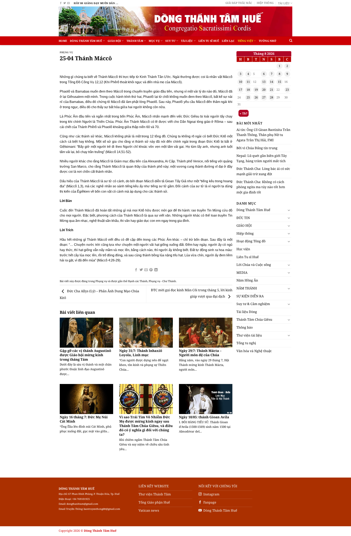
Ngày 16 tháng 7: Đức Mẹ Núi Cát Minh (84, 419)
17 (240, 90)
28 (271, 97)
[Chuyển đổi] (288, 210)
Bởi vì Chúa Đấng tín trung (256, 148)
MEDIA (241, 272)
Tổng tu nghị (246, 343)
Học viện (243, 249)
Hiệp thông (265, 3)
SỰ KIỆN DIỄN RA (250, 296)
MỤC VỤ (154, 41)
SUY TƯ (170, 41)
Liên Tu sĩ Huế (208, 41)
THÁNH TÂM (135, 41)
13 (263, 82)
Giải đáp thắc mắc (238, 3)
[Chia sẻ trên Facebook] (136, 270)
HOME (63, 41)
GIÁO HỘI (114, 41)
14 (271, 82)
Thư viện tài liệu (249, 335)
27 (263, 97)
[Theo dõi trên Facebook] (61, 3)
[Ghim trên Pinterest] (151, 270)
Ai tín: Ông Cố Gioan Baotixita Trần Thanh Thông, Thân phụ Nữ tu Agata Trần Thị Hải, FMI (263, 134)
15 (279, 82)
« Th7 (243, 113)
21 (271, 90)
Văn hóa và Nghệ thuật (254, 351)
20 (263, 90)
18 (248, 90)
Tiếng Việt (245, 41)
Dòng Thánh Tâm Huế (86, 41)
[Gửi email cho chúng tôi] (68, 3)
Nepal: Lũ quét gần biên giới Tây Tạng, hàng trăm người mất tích (261, 158)
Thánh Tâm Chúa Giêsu (254, 319)
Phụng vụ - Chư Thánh (162, 281)
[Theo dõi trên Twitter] (64, 3)
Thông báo (244, 327)
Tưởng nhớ (267, 41)
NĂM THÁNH (246, 288)
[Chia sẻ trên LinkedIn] (156, 270)
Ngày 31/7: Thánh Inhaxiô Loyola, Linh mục (140, 352)
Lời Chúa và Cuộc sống (253, 264)
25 (248, 97)
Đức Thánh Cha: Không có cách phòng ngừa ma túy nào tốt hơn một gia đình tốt (260, 187)
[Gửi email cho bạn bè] (146, 270)
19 (256, 90)
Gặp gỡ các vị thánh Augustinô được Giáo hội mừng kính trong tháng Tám (85, 355)
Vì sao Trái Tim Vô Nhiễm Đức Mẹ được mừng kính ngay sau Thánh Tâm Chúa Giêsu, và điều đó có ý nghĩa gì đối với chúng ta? (146, 426)
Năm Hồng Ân (247, 280)
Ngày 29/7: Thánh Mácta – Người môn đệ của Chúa (200, 352)
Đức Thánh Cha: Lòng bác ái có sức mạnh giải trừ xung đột (263, 171)
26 (256, 97)
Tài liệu (283, 3)
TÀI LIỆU (187, 41)
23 (287, 90)
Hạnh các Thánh (137, 281)
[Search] (290, 40)
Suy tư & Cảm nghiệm (253, 304)
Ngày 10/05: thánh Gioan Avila (204, 417)
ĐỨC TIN (243, 218)
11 (248, 82)
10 (240, 82)
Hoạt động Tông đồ (250, 241)
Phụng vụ (66, 52)
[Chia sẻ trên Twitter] (141, 270)
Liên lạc (228, 41)
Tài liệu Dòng (246, 312)
